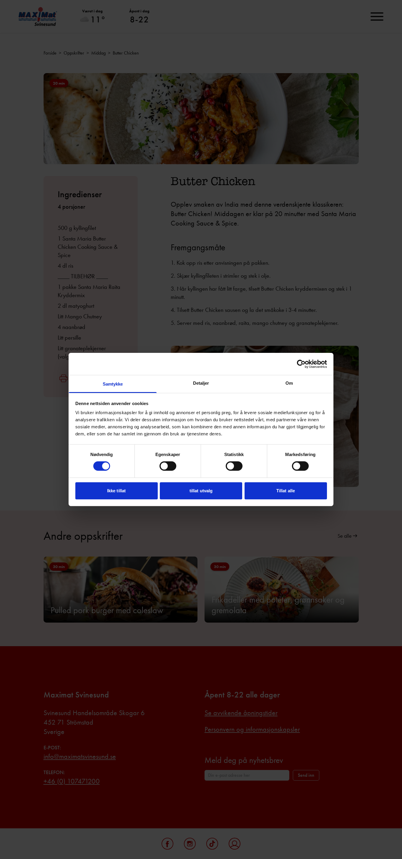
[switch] (168, 466)
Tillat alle (285, 490)
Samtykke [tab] (113, 383)
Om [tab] (289, 383)
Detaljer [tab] (201, 383)
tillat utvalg (201, 490)
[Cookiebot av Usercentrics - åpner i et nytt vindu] (301, 363)
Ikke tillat (116, 490)
